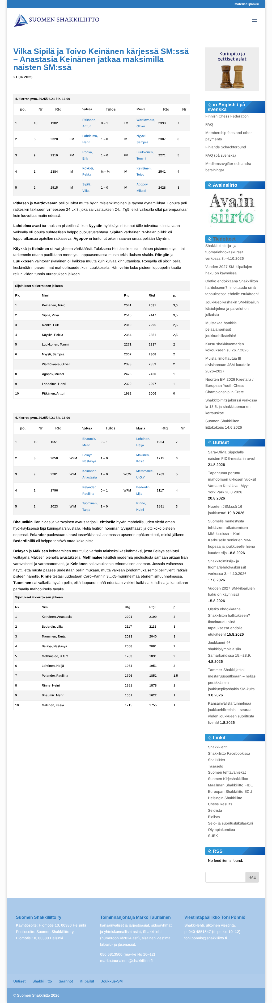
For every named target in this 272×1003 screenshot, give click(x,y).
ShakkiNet (216, 760)
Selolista (215, 810)
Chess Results (220, 804)
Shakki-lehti (217, 747)
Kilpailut (87, 981)
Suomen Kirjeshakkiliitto (228, 779)
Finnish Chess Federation (227, 116)
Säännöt (66, 981)
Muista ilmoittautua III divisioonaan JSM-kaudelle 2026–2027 (227, 364)
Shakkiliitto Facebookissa (229, 753)
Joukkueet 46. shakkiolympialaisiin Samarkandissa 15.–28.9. (229, 648)
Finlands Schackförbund (225, 147)
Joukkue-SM (112, 981)
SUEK (213, 836)
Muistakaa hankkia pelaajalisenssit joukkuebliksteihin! (221, 329)
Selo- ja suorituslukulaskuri (230, 823)
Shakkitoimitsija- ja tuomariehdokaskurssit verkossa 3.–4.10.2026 (224, 252)
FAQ (209, 124)
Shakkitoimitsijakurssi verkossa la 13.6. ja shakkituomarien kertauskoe (231, 406)
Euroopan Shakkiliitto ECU (230, 791)
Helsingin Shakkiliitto (225, 798)
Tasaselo (215, 766)
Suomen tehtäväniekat (227, 772)
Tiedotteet (224, 239)
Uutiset (19, 981)
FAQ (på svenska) (220, 155)
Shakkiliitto (42, 981)
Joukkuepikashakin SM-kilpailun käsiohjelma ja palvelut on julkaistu (232, 308)
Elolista (214, 817)
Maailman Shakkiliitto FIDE (230, 785)
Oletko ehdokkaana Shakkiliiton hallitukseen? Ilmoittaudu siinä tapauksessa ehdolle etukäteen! (232, 287)
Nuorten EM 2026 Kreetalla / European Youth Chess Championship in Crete (229, 385)
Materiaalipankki (247, 4)
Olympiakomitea (221, 829)
